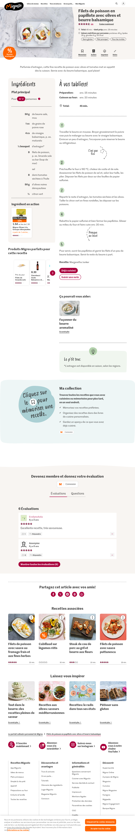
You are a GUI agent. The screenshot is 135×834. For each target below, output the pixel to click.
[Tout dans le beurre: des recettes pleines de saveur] (21, 702)
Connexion (69, 432)
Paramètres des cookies (82, 805)
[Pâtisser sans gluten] (113, 702)
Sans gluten (88, 39)
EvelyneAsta (36, 516)
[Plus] (112, 534)
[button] (24, 518)
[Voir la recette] (21, 639)
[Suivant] (52, 273)
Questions (77, 493)
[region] (67, 825)
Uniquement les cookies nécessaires (101, 822)
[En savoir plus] (69, 325)
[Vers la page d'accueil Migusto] (14, 4)
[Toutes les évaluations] (84, 24)
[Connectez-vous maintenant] (123, 3)
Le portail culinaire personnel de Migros (25, 734)
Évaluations (58, 493)
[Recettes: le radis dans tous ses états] (82, 702)
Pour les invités (118, 39)
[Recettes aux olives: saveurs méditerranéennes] (52, 702)
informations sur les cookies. (18, 830)
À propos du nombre (39, 99)
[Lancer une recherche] (116, 3)
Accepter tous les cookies (100, 828)
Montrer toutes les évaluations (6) (39, 564)
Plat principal (102, 39)
